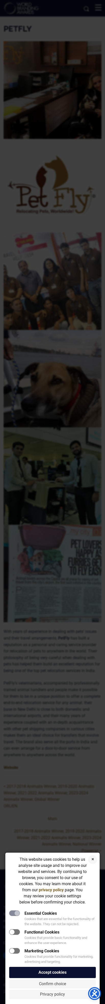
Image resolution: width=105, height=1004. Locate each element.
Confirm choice (52, 983)
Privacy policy (52, 994)
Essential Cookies (40, 913)
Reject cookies (92, 859)
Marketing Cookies (41, 951)
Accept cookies (52, 972)
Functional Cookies (41, 932)
